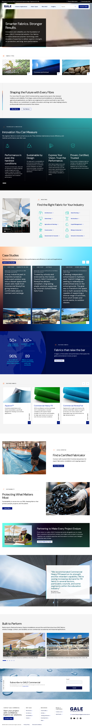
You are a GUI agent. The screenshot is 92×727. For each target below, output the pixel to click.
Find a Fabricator (73, 1)
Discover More (59, 360)
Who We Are (15, 109)
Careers (28, 718)
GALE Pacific (59, 714)
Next (87, 262)
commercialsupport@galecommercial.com (80, 714)
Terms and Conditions (37, 724)
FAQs (42, 720)
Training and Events (45, 715)
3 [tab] (9, 660)
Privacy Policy (27, 724)
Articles (42, 713)
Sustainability (29, 715)
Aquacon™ (9, 405)
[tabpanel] (13, 161)
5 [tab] (12, 231)
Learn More (7, 508)
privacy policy (25, 686)
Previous (83, 262)
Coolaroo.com (59, 711)
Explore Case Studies (9, 262)
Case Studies (44, 710)
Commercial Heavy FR (43, 405)
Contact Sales (84, 6)
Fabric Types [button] (34, 6)
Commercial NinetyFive (73, 405)
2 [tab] (7, 660)
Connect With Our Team (44, 541)
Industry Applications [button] (21, 6)
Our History (26, 109)
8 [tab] (17, 231)
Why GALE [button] (44, 6)
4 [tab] (10, 231)
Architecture (7, 229)
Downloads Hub (85, 1)
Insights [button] (53, 6)
